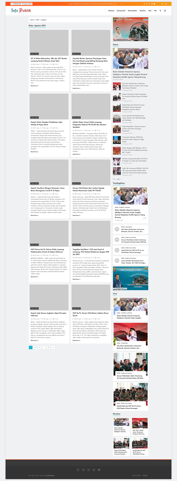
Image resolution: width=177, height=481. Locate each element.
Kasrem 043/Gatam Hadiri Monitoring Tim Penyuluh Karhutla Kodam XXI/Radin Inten (134, 96)
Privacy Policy (136, 475)
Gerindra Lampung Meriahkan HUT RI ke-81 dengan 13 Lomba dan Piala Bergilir (134, 160)
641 (118, 179)
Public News (34, 54)
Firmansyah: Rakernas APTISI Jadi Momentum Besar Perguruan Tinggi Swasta (133, 139)
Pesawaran (128, 227)
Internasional (121, 11)
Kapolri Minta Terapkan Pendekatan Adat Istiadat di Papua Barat (46, 123)
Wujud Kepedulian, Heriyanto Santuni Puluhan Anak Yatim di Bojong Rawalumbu (133, 128)
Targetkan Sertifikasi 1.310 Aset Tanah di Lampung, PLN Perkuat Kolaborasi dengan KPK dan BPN (91, 252)
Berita (116, 207)
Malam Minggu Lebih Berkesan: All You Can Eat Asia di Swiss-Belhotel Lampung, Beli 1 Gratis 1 (135, 150)
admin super (36, 64)
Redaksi (145, 475)
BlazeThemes (50, 475)
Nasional (111, 11)
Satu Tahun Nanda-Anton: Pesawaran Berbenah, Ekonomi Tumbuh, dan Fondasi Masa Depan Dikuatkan (135, 85)
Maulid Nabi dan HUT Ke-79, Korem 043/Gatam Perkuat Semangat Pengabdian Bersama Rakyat (90, 4)
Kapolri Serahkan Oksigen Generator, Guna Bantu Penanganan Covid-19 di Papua (47, 189)
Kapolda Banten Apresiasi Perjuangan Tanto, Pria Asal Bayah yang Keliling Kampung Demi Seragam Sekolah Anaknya (90, 61)
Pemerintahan (132, 11)
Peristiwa (143, 11)
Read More (34, 86)
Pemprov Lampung (124, 207)
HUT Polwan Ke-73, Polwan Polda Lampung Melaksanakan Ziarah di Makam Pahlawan (47, 250)
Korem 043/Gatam (130, 237)
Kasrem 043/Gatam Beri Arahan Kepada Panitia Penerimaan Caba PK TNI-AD (88, 189)
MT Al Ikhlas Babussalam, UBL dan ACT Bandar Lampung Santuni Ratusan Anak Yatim (49, 59)
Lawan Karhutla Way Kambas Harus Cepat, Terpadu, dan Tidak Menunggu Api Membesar (134, 118)
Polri (149, 11)
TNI (155, 11)
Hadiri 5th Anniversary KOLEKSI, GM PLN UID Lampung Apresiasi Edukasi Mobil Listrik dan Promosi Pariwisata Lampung (135, 170)
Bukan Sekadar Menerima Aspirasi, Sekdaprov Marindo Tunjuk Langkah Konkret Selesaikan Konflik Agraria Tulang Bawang (130, 74)
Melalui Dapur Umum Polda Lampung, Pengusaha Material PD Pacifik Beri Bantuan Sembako (89, 124)
